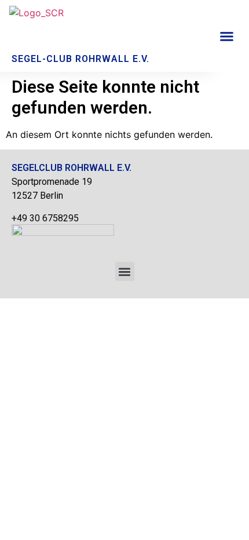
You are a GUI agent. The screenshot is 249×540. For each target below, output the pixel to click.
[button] (227, 36)
